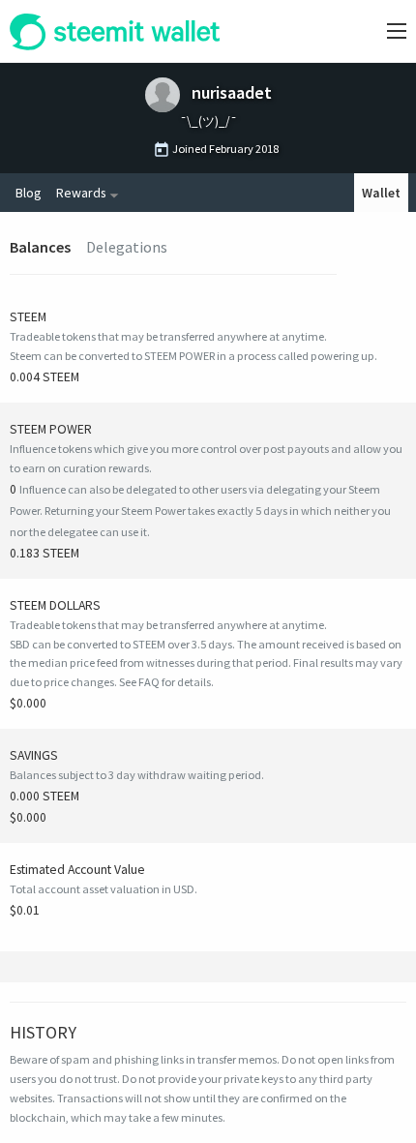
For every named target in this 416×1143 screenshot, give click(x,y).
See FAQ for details (165, 682)
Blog (28, 192)
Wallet (381, 192)
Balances (40, 246)
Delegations (126, 246)
